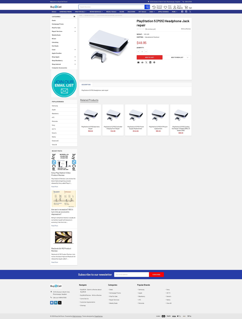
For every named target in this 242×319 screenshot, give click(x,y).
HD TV (54, 129)
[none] (107, 46)
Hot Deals (142, 12)
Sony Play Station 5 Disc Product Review (61, 174)
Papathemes (98, 316)
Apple (54, 109)
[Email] (138, 62)
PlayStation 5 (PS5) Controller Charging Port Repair (113, 127)
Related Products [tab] (89, 100)
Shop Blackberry (57, 60)
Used (151, 12)
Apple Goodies (163, 12)
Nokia (54, 137)
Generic (54, 133)
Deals (54, 12)
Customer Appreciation (87, 302)
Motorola (55, 121)
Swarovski (55, 141)
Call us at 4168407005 (59, 297)
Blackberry (55, 113)
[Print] (142, 62)
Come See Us (84, 298)
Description (86, 84)
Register (180, 8)
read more (54, 186)
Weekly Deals (111, 12)
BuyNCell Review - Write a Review (91, 295)
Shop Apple (55, 57)
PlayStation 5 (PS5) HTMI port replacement (158, 127)
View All (54, 144)
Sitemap (83, 305)
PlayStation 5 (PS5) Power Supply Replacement (135, 127)
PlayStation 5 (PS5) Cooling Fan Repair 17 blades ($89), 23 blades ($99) (181, 128)
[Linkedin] (150, 62)
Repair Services (95, 12)
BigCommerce (77, 316)
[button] (63, 83)
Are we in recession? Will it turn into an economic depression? (62, 211)
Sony (53, 125)
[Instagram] (186, 11)
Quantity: (140, 47)
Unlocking (131, 12)
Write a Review (186, 29)
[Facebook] (182, 11)
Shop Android (56, 64)
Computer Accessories (59, 68)
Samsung (55, 106)
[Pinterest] (154, 62)
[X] (190, 11)
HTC (53, 117)
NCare (122, 12)
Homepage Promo (66, 12)
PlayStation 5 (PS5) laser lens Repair (90, 127)
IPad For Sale (80, 12)
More (174, 12)
